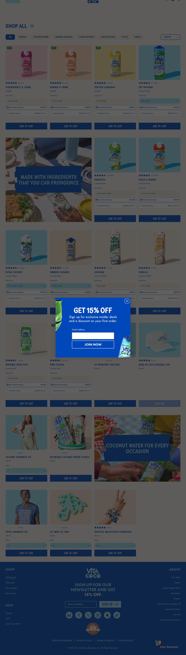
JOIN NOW (93, 344)
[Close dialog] (127, 301)
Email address (78, 329)
